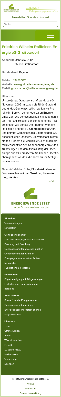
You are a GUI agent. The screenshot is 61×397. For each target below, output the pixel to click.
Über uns (9, 321)
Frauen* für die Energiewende (20, 300)
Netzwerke (10, 263)
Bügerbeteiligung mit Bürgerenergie (23, 279)
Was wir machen (13, 340)
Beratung (9, 288)
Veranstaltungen (13, 223)
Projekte (8, 345)
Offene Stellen (12, 330)
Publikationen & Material (17, 267)
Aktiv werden (11, 295)
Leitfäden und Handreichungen (21, 284)
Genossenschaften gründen (19, 253)
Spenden (32, 17)
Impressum (30, 388)
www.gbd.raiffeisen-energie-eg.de (34, 84)
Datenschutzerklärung (30, 393)
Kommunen (11, 274)
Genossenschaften (15, 234)
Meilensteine (11, 354)
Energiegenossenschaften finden (22, 258)
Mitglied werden (12, 314)
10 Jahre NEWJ (12, 349)
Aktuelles (9, 218)
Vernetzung (10, 359)
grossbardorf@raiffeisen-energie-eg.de (34, 88)
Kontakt (44, 17)
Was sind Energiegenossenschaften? (24, 239)
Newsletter (18, 17)
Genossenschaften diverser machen (23, 249)
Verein (7, 335)
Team (7, 326)
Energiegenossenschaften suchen (22, 309)
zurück (51, 181)
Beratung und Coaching (17, 244)
